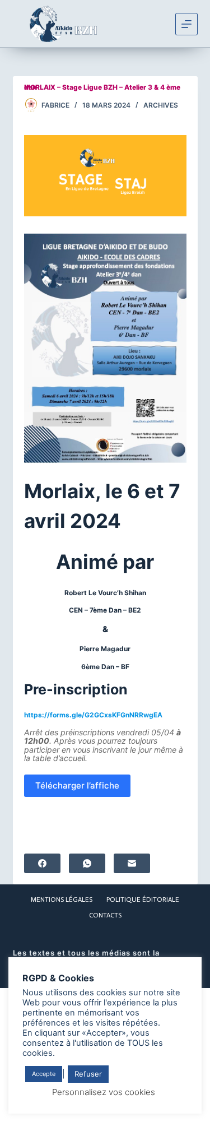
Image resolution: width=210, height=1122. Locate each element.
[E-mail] (132, 863)
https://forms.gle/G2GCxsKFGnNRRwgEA (93, 715)
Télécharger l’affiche (77, 785)
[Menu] (186, 24)
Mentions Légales (61, 899)
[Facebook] (42, 863)
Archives (160, 105)
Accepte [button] (43, 1074)
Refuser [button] (88, 1073)
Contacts (105, 915)
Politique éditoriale (142, 899)
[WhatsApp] (87, 863)
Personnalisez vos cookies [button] (103, 1092)
